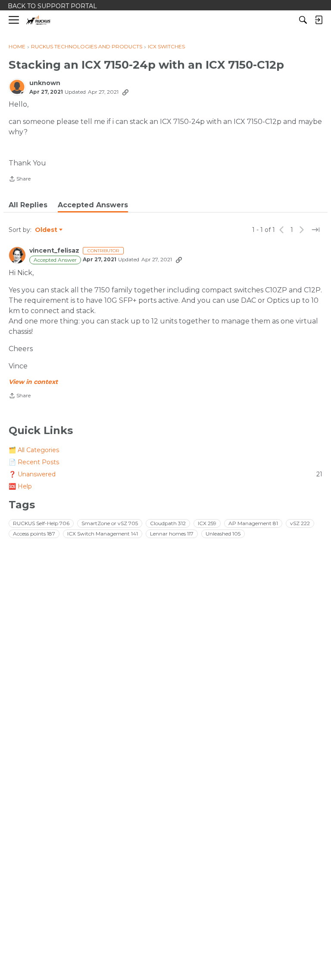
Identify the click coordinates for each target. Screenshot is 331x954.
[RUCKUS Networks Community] (38, 20)
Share (20, 179)
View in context (33, 382)
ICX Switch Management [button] (102, 533)
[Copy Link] (125, 92)
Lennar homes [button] (172, 533)
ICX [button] (207, 523)
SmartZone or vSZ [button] (109, 523)
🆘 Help (20, 486)
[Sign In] (318, 19)
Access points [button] (34, 533)
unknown (44, 83)
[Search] (303, 19)
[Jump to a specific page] (315, 230)
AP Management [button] (253, 523)
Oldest (46, 230)
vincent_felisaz (54, 250)
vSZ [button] (300, 523)
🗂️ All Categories (34, 450)
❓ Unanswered (165, 474)
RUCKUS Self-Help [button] (41, 523)
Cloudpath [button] (168, 523)
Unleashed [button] (223, 533)
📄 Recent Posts (34, 462)
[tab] (28, 205)
